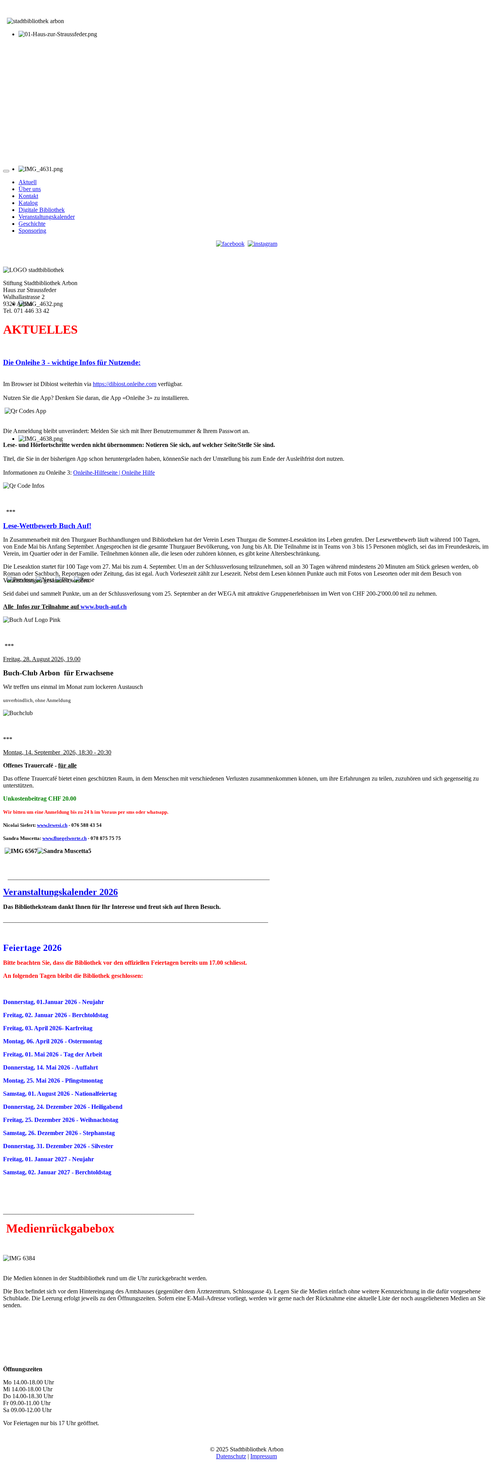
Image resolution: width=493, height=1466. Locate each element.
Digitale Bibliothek (41, 210)
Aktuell (27, 182)
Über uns (29, 189)
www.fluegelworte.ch (64, 838)
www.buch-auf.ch (103, 606)
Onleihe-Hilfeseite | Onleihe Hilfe (114, 472)
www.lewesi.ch (52, 825)
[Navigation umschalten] (6, 171)
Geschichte (31, 223)
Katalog (28, 203)
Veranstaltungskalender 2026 (60, 892)
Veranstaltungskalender (46, 216)
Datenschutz (231, 1456)
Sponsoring (32, 230)
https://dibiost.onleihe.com (124, 384)
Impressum (263, 1456)
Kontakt (28, 196)
